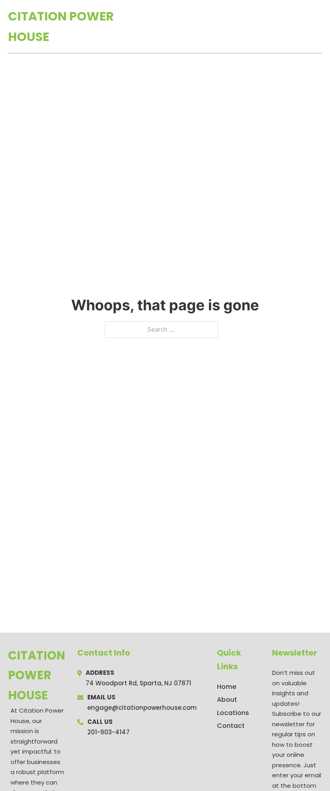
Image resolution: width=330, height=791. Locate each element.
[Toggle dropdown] (319, 26)
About (227, 699)
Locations (265, 26)
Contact (231, 725)
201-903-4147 (108, 732)
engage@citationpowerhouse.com (142, 707)
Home (229, 26)
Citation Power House (61, 26)
